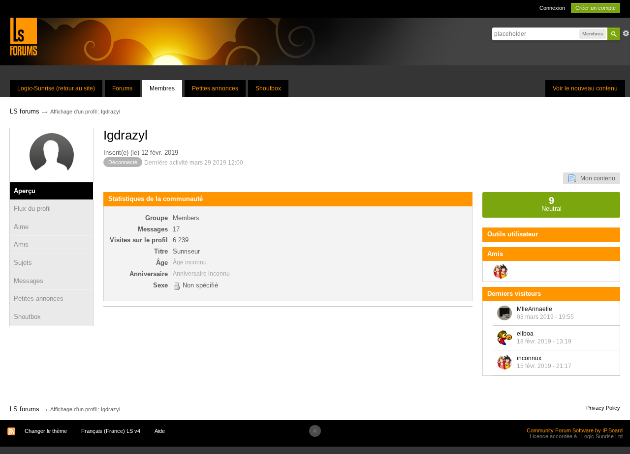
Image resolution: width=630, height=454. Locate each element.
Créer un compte (595, 8)
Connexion (552, 8)
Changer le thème (46, 431)
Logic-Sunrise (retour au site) (56, 88)
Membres (162, 88)
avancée (626, 33)
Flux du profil (32, 208)
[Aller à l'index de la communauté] (23, 36)
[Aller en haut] (315, 431)
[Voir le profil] (504, 313)
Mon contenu (595, 178)
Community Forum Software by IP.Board (575, 430)
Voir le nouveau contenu (585, 88)
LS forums (24, 409)
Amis (21, 244)
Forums (122, 88)
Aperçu (24, 191)
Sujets (23, 262)
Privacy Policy (603, 408)
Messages (28, 280)
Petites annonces (215, 88)
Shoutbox (268, 88)
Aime (21, 226)
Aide (160, 431)
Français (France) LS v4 (110, 431)
